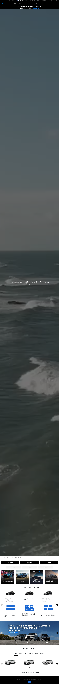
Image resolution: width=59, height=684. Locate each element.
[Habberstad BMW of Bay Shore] (5, 3)
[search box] (29, 557)
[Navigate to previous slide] (0, 633)
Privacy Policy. (39, 679)
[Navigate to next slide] (58, 633)
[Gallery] (29, 633)
